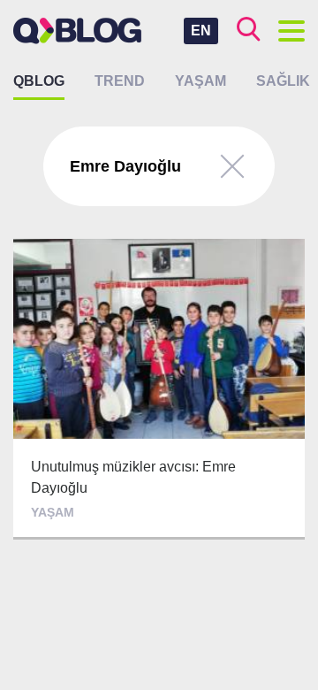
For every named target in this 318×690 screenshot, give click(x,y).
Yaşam (200, 80)
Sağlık (283, 80)
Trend (120, 80)
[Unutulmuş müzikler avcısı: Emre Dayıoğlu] (159, 389)
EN (201, 30)
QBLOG (38, 80)
